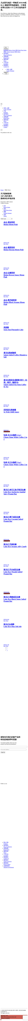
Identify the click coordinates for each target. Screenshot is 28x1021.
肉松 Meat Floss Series (20, 50)
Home (2, 190)
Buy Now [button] (6, 244)
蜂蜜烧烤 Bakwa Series (9, 50)
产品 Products (6, 48)
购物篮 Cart (6, 73)
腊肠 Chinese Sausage (9, 51)
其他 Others (17, 51)
